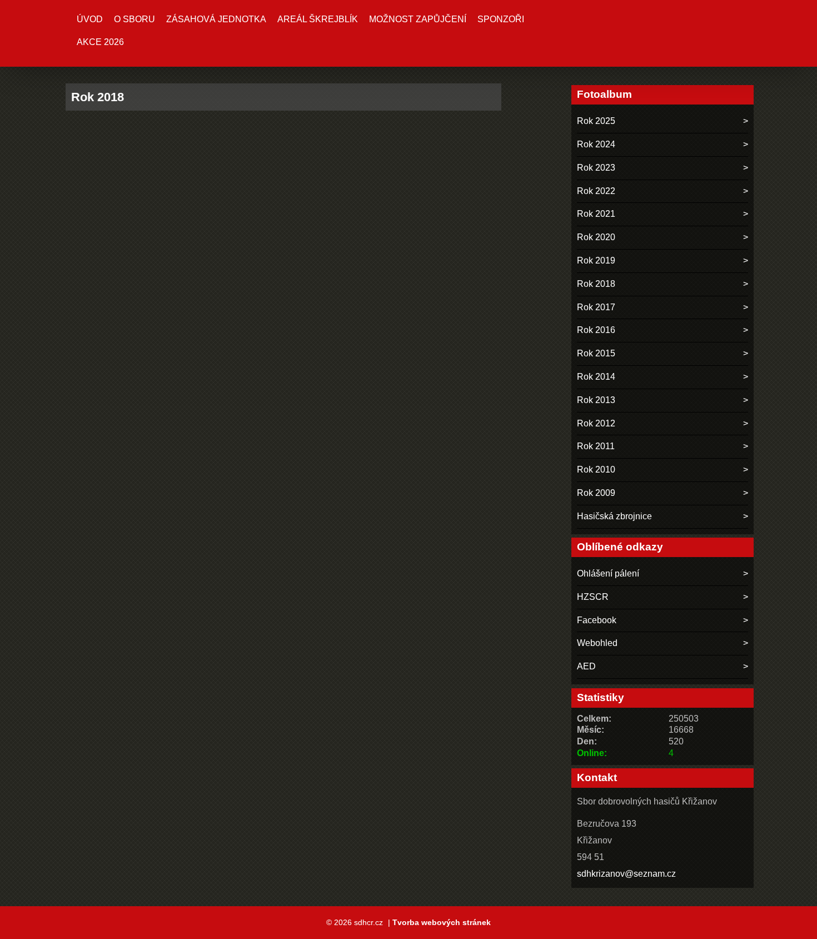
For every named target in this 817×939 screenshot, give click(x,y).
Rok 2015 (596, 353)
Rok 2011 (596, 446)
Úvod (90, 19)
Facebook (596, 620)
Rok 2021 (596, 213)
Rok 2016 (596, 330)
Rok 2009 (596, 493)
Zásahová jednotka (216, 19)
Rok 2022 (596, 191)
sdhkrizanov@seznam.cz (626, 873)
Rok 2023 (596, 167)
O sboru (134, 19)
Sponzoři (500, 19)
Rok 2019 (596, 260)
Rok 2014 (596, 376)
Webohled (597, 643)
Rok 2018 (596, 284)
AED (586, 666)
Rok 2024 (596, 144)
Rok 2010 (596, 469)
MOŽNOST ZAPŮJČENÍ (417, 19)
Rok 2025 (596, 121)
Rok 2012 (596, 423)
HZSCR (593, 597)
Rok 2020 (596, 237)
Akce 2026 (100, 42)
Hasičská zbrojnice (614, 516)
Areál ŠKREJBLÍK (317, 19)
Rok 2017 (596, 307)
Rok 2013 (596, 400)
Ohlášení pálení (608, 573)
